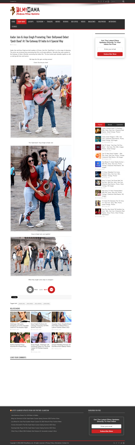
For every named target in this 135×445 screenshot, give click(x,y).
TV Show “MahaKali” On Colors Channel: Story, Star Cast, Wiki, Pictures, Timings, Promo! (111, 173)
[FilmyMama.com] (25, 14)
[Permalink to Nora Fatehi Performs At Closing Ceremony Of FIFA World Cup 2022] (41, 321)
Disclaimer (58, 443)
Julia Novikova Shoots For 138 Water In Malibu (24, 415)
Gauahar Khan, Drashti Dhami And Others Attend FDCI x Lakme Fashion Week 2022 (61, 325)
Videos (83, 21)
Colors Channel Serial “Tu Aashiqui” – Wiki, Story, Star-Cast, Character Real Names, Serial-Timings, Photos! (113, 130)
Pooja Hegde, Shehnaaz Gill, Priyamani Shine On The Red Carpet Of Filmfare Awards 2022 (40, 347)
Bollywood (38, 303)
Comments (120, 124)
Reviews (65, 21)
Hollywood (102, 21)
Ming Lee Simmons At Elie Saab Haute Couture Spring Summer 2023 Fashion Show (35, 418)
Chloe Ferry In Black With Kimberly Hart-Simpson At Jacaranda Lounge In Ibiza (34, 431)
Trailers (50, 21)
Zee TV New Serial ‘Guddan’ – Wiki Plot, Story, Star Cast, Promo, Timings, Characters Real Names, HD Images (113, 155)
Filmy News (21, 21)
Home (13, 21)
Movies (58, 21)
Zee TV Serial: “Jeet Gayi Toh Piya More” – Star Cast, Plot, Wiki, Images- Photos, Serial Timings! (113, 147)
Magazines (91, 21)
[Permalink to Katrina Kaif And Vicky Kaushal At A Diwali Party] (20, 342)
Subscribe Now (110, 54)
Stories (14, 26)
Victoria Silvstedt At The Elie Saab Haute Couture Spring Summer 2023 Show (33, 425)
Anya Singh (30, 303)
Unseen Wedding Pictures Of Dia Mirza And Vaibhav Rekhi (61, 345)
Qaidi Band (46, 303)
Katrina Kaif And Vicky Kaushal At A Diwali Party (18, 345)
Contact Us (13, 1)
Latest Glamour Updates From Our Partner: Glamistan (30, 410)
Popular (100, 124)
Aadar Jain (22, 303)
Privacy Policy (50, 443)
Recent (110, 124)
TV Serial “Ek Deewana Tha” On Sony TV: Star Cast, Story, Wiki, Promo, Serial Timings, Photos (113, 202)
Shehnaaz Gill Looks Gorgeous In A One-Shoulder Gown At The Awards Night (19, 325)
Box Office (74, 21)
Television (39, 21)
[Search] (123, 1)
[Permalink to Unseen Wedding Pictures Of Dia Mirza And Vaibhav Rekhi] (61, 342)
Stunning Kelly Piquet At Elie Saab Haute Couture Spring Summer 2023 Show (33, 428)
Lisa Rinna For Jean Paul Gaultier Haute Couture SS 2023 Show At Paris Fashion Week (36, 421)
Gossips (30, 21)
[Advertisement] (83, 64)
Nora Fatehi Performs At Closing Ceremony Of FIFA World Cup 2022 (39, 325)
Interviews (112, 21)
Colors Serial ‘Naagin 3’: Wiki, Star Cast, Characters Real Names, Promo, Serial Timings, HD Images (113, 138)
